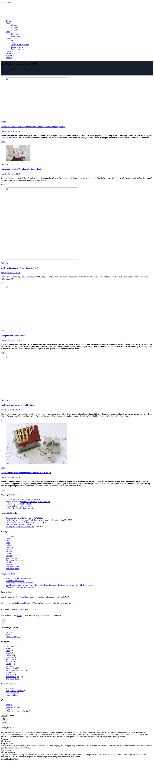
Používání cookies (13, 707)
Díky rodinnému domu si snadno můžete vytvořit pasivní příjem (26, 472)
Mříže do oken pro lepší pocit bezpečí (27, 499)
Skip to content (6, 2)
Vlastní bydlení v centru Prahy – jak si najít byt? (19, 268)
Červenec (9, 74)
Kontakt (9, 58)
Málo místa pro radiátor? (15, 581)
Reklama (9, 56)
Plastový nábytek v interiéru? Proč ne (20, 527)
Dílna (8, 32)
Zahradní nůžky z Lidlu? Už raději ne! (20, 518)
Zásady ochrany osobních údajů (18, 711)
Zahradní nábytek (17, 47)
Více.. (3, 142)
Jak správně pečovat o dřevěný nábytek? (21, 522)
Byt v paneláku (9, 573)
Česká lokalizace (12, 695)
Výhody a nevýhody (13, 637)
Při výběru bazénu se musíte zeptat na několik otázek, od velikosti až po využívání (33, 126)
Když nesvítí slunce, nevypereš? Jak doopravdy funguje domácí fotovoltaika (35, 520)
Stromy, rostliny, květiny (20, 45)
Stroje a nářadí (16, 36)
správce (6, 131)
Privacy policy (11, 709)
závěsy (19, 616)
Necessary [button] (5, 739)
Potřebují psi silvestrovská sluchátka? (20, 583)
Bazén (13, 40)
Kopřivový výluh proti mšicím (24, 508)
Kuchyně (14, 27)
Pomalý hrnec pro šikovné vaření (18, 578)
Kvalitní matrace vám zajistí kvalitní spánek (18, 405)
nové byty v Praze (17, 597)
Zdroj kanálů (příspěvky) (15, 691)
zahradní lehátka (24, 603)
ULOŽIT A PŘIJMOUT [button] (10, 759)
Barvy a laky (15, 34)
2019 (8, 72)
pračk (8, 634)
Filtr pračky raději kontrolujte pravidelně (21, 587)
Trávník (13, 43)
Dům (8, 23)
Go (3, 622)
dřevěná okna (17, 609)
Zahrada (9, 38)
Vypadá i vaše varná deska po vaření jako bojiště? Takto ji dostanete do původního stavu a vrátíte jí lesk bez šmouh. (49, 585)
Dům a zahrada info (12, 7)
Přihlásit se (10, 688)
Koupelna (14, 30)
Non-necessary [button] (6, 750)
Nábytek (14, 25)
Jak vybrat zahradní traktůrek (13, 335)
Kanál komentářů (12, 693)
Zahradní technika (17, 49)
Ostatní (8, 53)
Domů (8, 21)
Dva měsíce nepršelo (14, 524)
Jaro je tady (10, 632)
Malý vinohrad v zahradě (22, 504)
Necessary (8, 741)
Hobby (8, 51)
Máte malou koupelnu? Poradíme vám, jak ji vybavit (21, 169)
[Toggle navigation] (2, 17)
